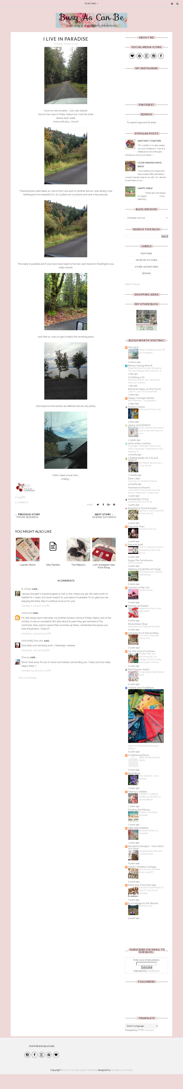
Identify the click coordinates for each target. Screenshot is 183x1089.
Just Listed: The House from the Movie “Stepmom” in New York (144, 491)
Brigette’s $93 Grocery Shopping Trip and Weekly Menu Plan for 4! (144, 369)
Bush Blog (134, 773)
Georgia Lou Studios (122, 1070)
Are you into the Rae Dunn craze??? (149, 870)
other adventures (146, 267)
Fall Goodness (135, 563)
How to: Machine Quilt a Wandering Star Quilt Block (151, 550)
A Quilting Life (136, 377)
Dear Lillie (134, 478)
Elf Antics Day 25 (147, 529)
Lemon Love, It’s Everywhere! (142, 391)
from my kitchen (146, 260)
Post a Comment (28, 677)
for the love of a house (141, 651)
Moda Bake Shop (138, 624)
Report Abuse (132, 284)
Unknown (26, 613)
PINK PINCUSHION (138, 828)
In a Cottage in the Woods (143, 903)
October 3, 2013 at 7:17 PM (35, 605)
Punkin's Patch (136, 407)
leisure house (146, 590)
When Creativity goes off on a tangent (152, 351)
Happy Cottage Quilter (141, 398)
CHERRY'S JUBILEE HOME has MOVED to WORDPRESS (150, 797)
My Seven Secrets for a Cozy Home (151, 464)
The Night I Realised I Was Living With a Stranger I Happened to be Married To (145, 449)
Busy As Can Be (91, 17)
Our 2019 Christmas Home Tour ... (149, 637)
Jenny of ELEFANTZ (139, 425)
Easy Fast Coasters (149, 140)
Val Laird (133, 347)
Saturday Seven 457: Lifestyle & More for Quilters (144, 381)
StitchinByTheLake (32, 640)
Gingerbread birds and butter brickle (150, 852)
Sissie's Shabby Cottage (142, 866)
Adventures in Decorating (143, 633)
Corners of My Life (139, 587)
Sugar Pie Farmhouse (140, 560)
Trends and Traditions (141, 687)
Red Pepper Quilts (139, 669)
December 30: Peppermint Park (144, 626)
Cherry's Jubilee (137, 791)
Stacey (25, 657)
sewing (146, 273)
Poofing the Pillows (139, 809)
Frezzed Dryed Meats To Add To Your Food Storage (151, 890)
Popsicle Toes (136, 526)
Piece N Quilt (135, 544)
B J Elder (26, 589)
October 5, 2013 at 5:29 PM (35, 650)
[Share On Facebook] (103, 504)
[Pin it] (114, 504)
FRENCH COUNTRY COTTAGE (144, 569)
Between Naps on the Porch (144, 389)
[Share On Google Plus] (108, 504)
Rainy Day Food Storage (142, 885)
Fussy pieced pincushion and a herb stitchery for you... (151, 430)
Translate (149, 1030)
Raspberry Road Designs (142, 508)
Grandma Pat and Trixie (140, 502)
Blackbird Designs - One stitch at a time (146, 847)
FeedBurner (153, 971)
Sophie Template (88, 1070)
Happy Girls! (145, 188)
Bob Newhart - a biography (142, 400)
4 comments (21, 502)
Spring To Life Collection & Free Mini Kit (151, 512)
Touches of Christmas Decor (142, 481)
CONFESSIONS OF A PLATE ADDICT (143, 459)
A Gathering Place (138, 755)
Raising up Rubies (138, 605)
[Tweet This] (98, 504)
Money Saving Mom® (140, 365)
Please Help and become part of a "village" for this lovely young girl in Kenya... (150, 657)
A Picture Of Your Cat (150, 409)
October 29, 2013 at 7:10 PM (36, 670)
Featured (146, 253)
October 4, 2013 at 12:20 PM (36, 633)
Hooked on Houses (139, 487)
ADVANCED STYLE (138, 499)
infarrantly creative (139, 443)
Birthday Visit (145, 906)
